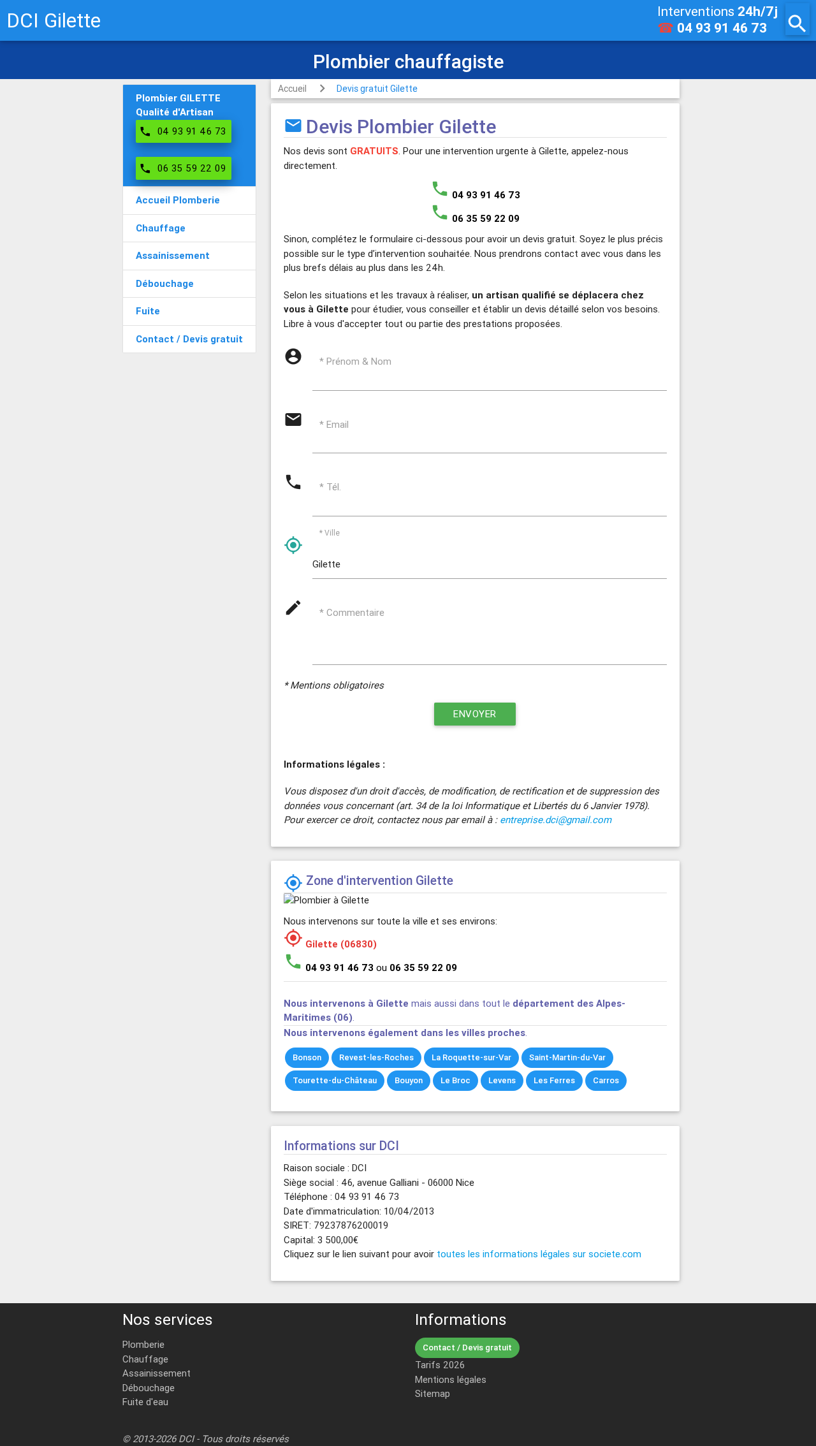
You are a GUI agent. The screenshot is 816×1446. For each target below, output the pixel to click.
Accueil (292, 88)
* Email (334, 424)
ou (416, 967)
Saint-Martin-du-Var (567, 1057)
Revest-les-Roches (376, 1057)
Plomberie (143, 1344)
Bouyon (409, 1080)
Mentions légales (450, 1379)
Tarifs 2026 (440, 1365)
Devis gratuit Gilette (377, 88)
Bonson (307, 1057)
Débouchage (148, 1388)
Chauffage (145, 1359)
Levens (502, 1080)
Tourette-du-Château (335, 1080)
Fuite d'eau (145, 1402)
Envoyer (475, 714)
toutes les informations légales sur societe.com (539, 1254)
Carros (606, 1080)
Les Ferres (554, 1080)
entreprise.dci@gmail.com (555, 820)
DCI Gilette (53, 20)
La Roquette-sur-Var (471, 1057)
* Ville (329, 532)
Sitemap (432, 1393)
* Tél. (330, 487)
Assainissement (156, 1373)
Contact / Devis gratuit (467, 1347)
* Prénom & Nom (355, 361)
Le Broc (455, 1080)
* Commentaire (351, 612)
